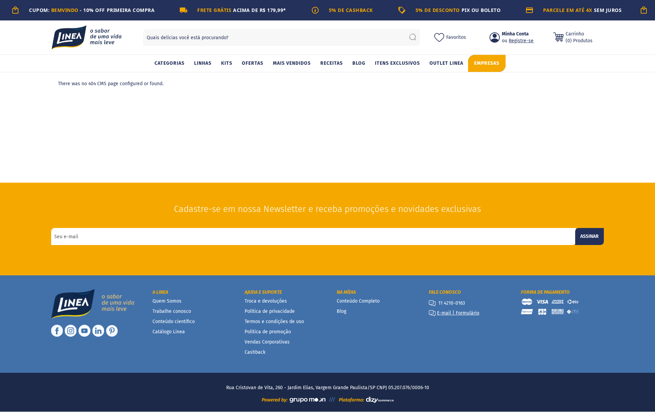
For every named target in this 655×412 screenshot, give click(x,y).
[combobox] (281, 37)
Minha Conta (515, 34)
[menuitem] (169, 63)
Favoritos (456, 37)
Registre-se (521, 41)
